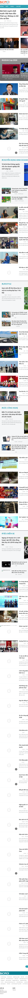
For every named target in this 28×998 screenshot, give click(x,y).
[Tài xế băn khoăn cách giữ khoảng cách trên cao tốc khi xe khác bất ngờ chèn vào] (9, 337)
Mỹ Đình (8, 983)
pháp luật (16, 978)
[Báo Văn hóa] (20, 675)
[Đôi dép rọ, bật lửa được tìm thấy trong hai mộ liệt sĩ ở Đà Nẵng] (9, 272)
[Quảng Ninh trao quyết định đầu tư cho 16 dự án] (9, 646)
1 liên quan (18, 326)
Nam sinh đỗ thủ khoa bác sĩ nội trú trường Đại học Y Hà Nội (11, 290)
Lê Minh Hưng (3, 977)
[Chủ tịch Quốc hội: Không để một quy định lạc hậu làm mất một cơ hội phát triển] (9, 914)
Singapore (2, 980)
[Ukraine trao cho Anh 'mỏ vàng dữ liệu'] (9, 869)
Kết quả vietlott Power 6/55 (10, 982)
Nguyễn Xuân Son (15, 980)
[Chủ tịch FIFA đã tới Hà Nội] (9, 43)
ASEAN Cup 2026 (16, 977)
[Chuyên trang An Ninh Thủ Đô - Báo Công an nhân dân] (3, 78)
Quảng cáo (2, 993)
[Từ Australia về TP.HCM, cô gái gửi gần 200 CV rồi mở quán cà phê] (6, 315)
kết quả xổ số (8, 980)
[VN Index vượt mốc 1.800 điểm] (9, 899)
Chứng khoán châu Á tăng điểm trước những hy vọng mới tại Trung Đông (20, 190)
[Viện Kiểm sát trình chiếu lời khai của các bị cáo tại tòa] (9, 463)
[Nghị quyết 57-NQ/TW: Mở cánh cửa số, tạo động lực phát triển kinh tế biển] (9, 810)
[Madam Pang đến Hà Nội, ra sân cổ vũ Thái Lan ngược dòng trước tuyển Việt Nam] (9, 243)
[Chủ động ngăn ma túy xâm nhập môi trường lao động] (9, 765)
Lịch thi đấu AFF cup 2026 (16, 983)
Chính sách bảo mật (3, 992)
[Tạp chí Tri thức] (1, 51)
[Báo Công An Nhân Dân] (21, 459)
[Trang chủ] (4, 2)
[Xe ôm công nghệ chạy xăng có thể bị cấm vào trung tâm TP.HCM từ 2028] (9, 720)
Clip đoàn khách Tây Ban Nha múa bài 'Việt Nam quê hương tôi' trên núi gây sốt (19, 323)
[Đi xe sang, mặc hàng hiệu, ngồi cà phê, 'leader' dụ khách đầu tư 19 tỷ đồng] (9, 352)
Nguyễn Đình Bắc (23, 980)
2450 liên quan (20, 193)
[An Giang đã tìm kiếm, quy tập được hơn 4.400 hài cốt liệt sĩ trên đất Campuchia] (9, 587)
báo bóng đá (3, 983)
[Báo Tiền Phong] (20, 88)
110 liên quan (10, 78)
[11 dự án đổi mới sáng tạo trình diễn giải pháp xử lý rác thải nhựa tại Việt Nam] (9, 661)
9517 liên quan (21, 200)
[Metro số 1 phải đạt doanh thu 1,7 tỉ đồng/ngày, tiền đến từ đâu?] (9, 929)
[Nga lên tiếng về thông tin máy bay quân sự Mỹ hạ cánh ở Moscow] (9, 706)
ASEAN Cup (3, 978)
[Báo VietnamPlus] (21, 600)
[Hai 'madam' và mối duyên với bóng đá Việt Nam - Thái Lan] (9, 522)
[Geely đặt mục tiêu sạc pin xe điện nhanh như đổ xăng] (6, 573)
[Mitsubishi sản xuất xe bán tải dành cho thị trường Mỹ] (6, 564)
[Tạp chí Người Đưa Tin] (13, 200)
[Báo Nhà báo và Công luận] (21, 351)
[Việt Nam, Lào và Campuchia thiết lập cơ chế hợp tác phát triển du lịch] (9, 601)
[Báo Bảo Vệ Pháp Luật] (20, 749)
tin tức (2, 982)
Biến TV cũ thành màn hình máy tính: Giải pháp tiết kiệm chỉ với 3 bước (12, 414)
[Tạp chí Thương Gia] (13, 441)
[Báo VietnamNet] (20, 130)
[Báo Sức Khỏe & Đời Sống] (20, 393)
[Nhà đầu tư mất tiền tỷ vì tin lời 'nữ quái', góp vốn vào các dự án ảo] (9, 258)
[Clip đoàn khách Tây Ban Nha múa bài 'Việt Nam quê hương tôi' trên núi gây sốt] (6, 323)
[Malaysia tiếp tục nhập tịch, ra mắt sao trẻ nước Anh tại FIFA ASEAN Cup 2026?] (11, 69)
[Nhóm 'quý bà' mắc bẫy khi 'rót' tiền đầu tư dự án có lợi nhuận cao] (9, 631)
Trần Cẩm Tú (9, 977)
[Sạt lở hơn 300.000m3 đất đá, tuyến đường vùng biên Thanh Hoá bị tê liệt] (9, 780)
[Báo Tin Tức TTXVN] (20, 147)
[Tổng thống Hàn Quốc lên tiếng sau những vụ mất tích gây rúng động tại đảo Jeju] (9, 89)
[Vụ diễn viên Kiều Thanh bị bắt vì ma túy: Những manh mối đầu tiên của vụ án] (9, 212)
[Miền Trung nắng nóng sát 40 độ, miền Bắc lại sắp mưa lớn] (9, 958)
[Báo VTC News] (21, 103)
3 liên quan (11, 419)
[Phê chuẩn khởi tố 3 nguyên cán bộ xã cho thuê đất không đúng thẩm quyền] (9, 750)
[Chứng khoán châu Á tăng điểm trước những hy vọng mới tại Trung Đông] (6, 191)
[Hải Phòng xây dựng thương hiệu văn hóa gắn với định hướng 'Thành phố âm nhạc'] (9, 691)
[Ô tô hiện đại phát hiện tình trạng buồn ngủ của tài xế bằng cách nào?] (9, 134)
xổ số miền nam (20, 982)
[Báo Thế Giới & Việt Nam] (20, 732)
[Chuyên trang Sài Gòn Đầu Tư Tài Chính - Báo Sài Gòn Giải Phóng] (21, 896)
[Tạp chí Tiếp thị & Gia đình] (19, 615)
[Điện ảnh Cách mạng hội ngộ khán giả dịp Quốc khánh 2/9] (9, 839)
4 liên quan (11, 171)
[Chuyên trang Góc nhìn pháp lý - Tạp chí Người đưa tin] (22, 78)
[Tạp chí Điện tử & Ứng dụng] (3, 419)
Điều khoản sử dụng (3, 991)
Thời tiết (22, 977)
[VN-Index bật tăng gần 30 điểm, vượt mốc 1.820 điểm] (6, 199)
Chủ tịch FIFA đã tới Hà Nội (7, 49)
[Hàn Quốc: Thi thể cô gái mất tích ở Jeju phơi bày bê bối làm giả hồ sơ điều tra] (9, 367)
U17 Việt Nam (25, 983)
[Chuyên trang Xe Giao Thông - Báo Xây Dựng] (13, 565)
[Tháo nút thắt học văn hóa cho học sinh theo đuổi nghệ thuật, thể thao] (9, 854)
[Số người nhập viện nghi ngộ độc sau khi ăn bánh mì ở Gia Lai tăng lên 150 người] (9, 104)
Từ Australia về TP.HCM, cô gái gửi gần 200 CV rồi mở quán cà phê (19, 314)
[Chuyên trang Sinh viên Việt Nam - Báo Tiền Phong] (13, 452)
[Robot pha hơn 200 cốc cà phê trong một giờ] (9, 119)
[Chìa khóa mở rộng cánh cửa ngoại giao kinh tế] (9, 735)
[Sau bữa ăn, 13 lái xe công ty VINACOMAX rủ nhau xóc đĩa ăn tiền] (9, 396)
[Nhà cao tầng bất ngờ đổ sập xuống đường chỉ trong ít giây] (9, 478)
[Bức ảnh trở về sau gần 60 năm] (9, 825)
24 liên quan (20, 441)
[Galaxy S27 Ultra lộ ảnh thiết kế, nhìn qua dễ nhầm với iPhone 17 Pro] (6, 439)
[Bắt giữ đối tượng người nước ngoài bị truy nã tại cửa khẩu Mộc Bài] (9, 795)
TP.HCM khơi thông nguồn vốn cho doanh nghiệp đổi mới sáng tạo (11, 166)
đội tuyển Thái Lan (9, 978)
